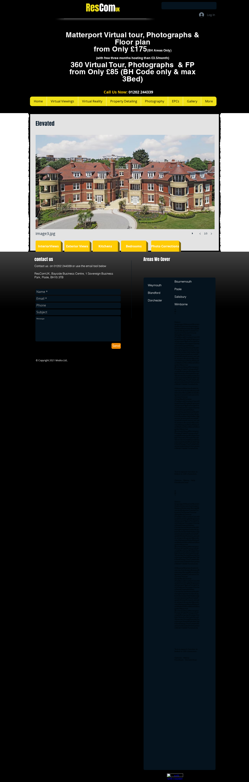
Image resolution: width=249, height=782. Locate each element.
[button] (125, 189)
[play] (193, 232)
